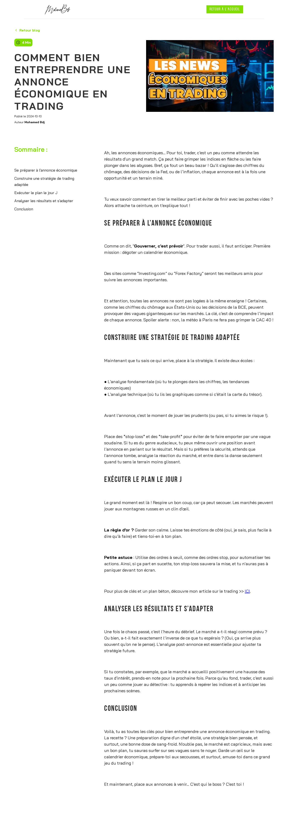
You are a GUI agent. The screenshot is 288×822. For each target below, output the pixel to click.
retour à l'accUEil (225, 9)
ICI (247, 591)
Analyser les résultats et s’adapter (43, 200)
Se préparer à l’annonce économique (45, 170)
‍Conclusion (23, 209)
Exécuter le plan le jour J (35, 192)
